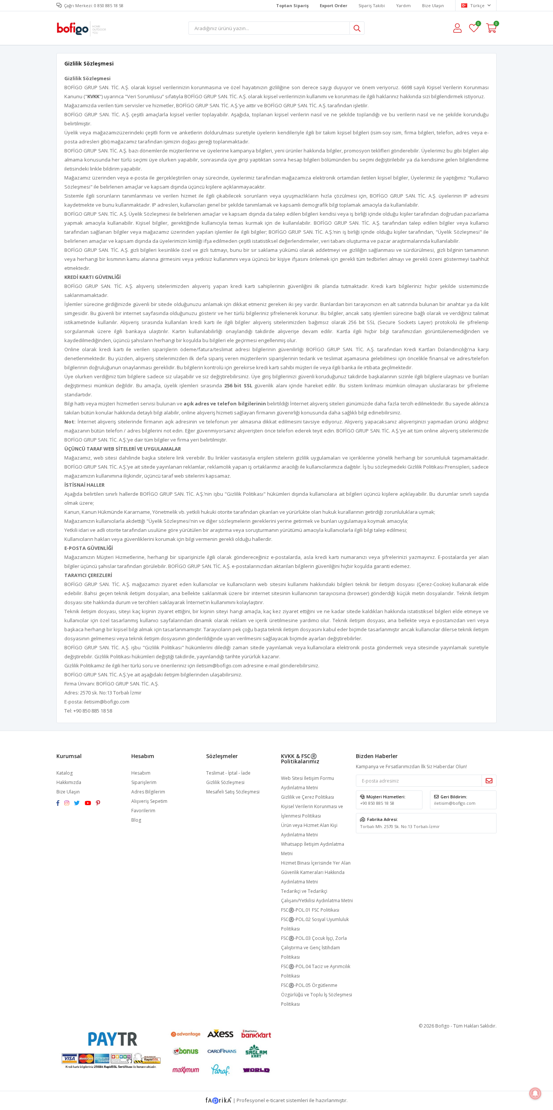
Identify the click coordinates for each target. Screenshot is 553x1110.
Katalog (64, 773)
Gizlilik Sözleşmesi (225, 782)
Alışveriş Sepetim (149, 801)
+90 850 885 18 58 (377, 803)
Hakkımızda (68, 782)
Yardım (403, 5)
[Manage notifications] (535, 1093)
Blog (136, 820)
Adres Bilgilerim (148, 792)
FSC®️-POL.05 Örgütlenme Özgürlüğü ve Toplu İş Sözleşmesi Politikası (316, 994)
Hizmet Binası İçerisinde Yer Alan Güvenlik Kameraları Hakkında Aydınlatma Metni (316, 872)
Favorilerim (478, 24)
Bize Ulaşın (433, 5)
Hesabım (140, 773)
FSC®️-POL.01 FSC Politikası (310, 910)
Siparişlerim (143, 782)
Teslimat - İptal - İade (228, 773)
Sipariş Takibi (372, 5)
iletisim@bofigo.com (219, 665)
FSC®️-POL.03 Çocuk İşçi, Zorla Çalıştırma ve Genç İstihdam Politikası (314, 947)
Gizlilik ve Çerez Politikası (307, 797)
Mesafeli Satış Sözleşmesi (233, 792)
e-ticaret (275, 1100)
